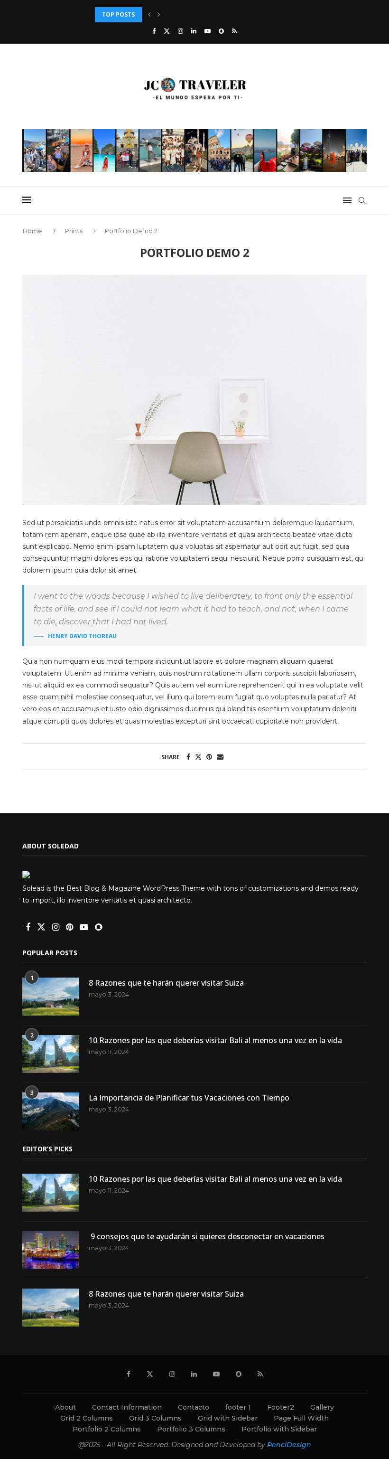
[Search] (362, 200)
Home (33, 231)
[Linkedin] (193, 31)
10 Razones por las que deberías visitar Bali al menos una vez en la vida (215, 1040)
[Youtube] (207, 31)
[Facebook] (154, 31)
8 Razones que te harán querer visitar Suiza (166, 983)
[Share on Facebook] (188, 757)
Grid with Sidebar (228, 1418)
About (65, 1407)
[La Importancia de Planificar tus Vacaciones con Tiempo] (50, 1111)
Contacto (193, 1407)
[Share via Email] (220, 757)
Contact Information (127, 1407)
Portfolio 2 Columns (107, 1429)
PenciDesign (289, 1444)
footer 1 (238, 1407)
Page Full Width (301, 1418)
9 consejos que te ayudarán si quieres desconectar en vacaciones (206, 1236)
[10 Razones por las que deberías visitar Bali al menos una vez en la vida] (50, 1054)
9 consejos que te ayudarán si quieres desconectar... (177, 14)
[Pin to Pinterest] (209, 757)
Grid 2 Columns (86, 1418)
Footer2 (280, 1407)
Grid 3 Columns (155, 1418)
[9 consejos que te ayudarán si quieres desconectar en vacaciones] (50, 1250)
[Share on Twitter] (198, 757)
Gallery (322, 1407)
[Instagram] (180, 31)
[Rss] (234, 31)
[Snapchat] (221, 31)
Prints (74, 231)
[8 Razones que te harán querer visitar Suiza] (50, 997)
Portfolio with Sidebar (279, 1429)
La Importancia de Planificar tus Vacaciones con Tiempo (189, 1097)
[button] (149, 14)
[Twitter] (167, 31)
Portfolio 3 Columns (191, 1429)
